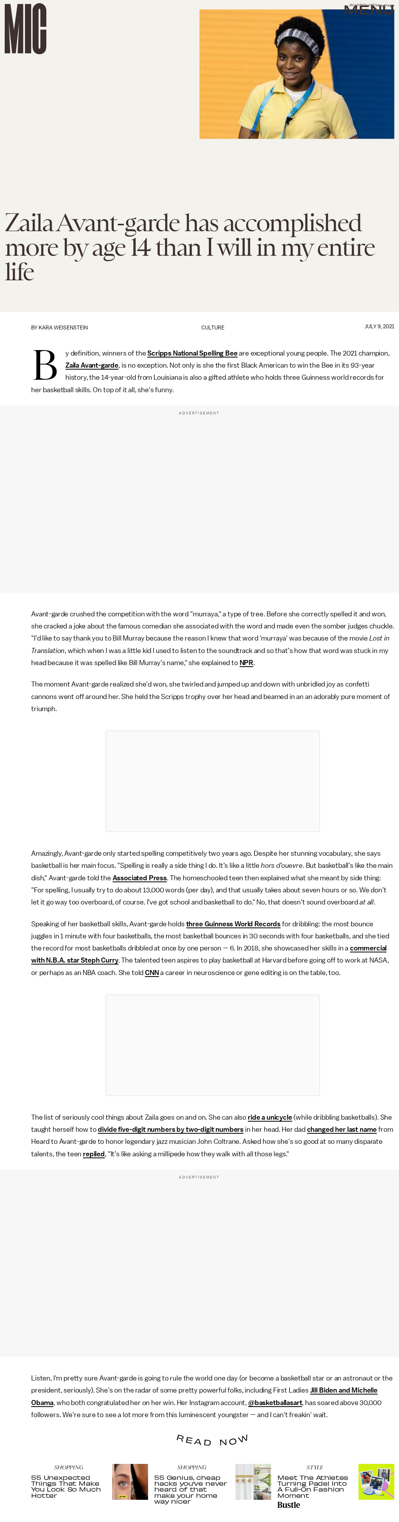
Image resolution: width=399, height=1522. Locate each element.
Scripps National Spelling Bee (192, 353)
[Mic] (25, 28)
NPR (247, 662)
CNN (152, 972)
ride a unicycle (270, 1117)
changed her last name (342, 1129)
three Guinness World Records (233, 923)
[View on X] (212, 781)
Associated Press (140, 877)
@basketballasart (275, 1402)
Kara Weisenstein (63, 328)
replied (94, 1153)
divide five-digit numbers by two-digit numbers (171, 1129)
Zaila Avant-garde (91, 365)
